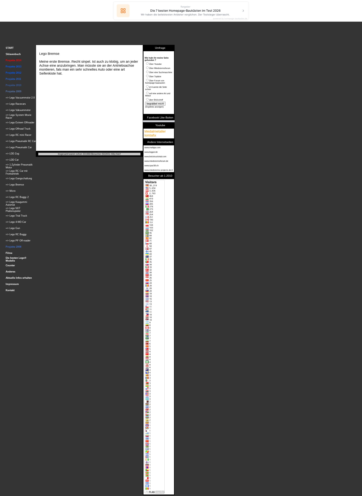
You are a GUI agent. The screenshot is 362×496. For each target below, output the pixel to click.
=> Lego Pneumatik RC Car (21, 141)
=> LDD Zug (12, 153)
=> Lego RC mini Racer (18, 135)
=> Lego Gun (13, 228)
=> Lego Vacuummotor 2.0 (20, 97)
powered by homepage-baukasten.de (230, 18)
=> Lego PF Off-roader (18, 240)
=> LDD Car (12, 159)
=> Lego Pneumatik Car (19, 147)
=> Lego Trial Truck (16, 215)
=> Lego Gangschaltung (19, 178)
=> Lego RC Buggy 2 (17, 197)
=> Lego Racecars (16, 103)
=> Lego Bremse (15, 184)
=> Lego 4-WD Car (16, 222)
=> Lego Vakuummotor (18, 110)
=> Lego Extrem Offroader (20, 122)
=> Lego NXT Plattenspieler (13, 209)
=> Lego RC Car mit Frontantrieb (17, 172)
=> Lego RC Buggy (16, 234)
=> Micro (10, 190)
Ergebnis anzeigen (154, 107)
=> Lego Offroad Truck (18, 128)
